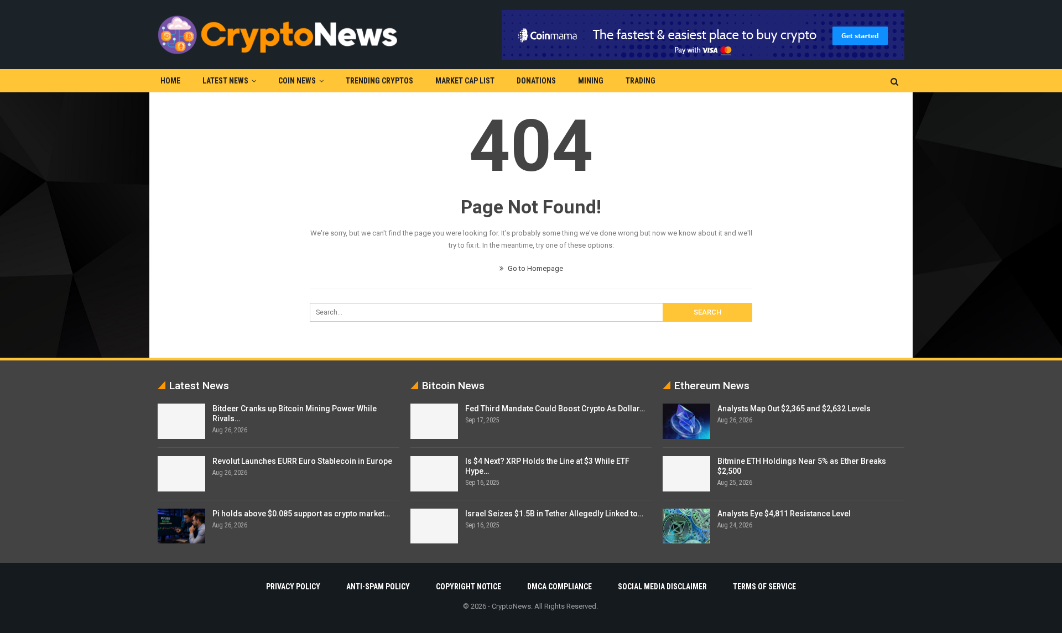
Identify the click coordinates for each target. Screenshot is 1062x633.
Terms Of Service (764, 586)
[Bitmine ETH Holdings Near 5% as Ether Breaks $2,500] (686, 473)
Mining (590, 80)
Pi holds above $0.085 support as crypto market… (301, 513)
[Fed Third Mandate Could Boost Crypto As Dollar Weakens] (434, 421)
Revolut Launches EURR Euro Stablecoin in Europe (302, 461)
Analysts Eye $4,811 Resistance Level (784, 513)
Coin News (297, 80)
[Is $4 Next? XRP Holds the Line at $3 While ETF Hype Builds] (434, 473)
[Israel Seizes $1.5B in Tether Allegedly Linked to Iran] (434, 526)
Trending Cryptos (379, 80)
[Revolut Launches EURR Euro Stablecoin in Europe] (181, 473)
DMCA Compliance (559, 586)
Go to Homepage (534, 268)
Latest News (225, 80)
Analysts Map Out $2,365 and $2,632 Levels (794, 408)
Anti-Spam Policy (378, 586)
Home (170, 80)
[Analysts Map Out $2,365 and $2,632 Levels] (686, 421)
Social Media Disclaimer (662, 586)
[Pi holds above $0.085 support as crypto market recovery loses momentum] (181, 526)
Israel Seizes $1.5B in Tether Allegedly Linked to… (554, 513)
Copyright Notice (468, 586)
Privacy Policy (293, 586)
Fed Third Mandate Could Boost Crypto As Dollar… (555, 408)
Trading (640, 80)
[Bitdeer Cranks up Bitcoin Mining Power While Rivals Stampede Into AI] (181, 421)
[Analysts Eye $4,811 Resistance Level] (686, 526)
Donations (536, 80)
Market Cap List (464, 80)
